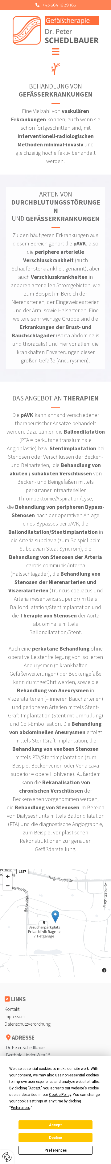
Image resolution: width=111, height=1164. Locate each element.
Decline (55, 1138)
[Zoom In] (7, 876)
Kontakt (12, 1009)
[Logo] (55, 30)
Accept (55, 1125)
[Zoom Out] (7, 885)
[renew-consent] (7, 1157)
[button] (55, 5)
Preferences (55, 1150)
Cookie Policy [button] (60, 1095)
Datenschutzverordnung (28, 1024)
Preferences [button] (20, 1108)
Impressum (15, 1016)
